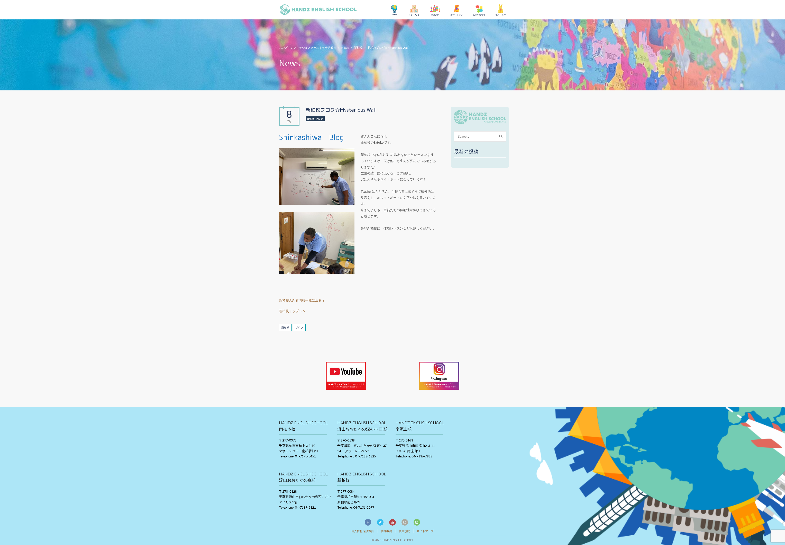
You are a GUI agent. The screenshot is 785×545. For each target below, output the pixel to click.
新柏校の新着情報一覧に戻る (300, 300)
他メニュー (501, 14)
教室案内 (435, 14)
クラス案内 (414, 14)
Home (394, 14)
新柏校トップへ (290, 311)
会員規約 (404, 531)
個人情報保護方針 (362, 531)
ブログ (319, 118)
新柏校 (311, 118)
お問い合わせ (479, 14)
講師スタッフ (457, 14)
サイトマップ (425, 531)
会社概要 (386, 531)
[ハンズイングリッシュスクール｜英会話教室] (320, 10)
